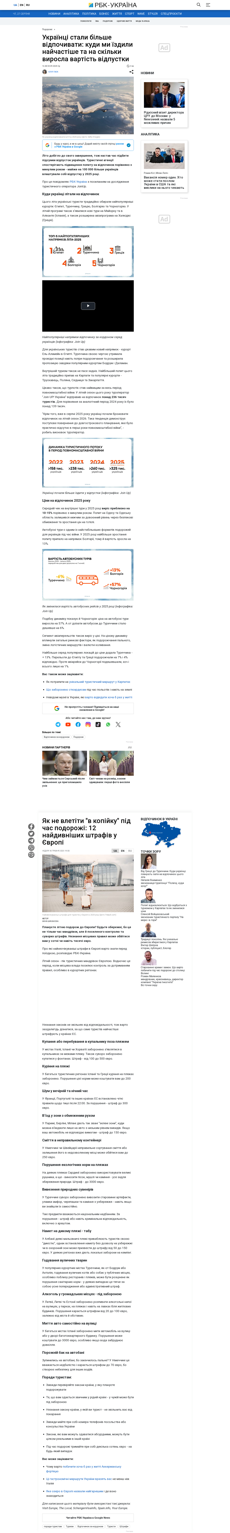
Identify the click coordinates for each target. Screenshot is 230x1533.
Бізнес (104, 13)
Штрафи (124, 1526)
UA (115, 850)
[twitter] (31, 834)
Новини (54, 13)
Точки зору (151, 851)
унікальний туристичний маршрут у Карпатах (99, 682)
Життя (117, 13)
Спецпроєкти (171, 13)
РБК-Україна (78, 181)
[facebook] (31, 826)
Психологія (85, 21)
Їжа (97, 21)
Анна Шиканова (50, 921)
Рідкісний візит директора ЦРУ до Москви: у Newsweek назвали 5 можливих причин (164, 117)
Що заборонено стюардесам (66, 689)
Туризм (70, 1526)
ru (28, 5)
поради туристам (53, 1526)
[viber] (31, 848)
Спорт (129, 13)
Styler (153, 13)
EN (122, 850)
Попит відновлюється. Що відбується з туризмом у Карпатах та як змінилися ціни (164, 908)
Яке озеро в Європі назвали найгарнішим (74, 1491)
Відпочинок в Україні (159, 819)
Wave (141, 13)
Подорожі (108, 21)
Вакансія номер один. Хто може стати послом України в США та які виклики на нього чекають (164, 182)
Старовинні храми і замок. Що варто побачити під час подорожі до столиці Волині (163, 970)
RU (130, 850)
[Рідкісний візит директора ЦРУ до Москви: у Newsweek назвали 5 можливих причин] (164, 95)
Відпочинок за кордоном (56, 737)
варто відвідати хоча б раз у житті (108, 697)
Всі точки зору (149, 985)
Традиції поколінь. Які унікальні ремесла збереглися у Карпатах (159, 941)
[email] (31, 855)
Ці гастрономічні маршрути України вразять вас (79, 1479)
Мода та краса (143, 21)
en (21, 5)
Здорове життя (124, 21)
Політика (89, 13)
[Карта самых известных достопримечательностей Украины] (161, 848)
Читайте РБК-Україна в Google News (88, 1517)
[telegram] (31, 841)
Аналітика (71, 13)
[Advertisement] (88, 997)
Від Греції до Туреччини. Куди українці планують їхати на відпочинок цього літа (163, 874)
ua (15, 5)
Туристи (111, 1526)
